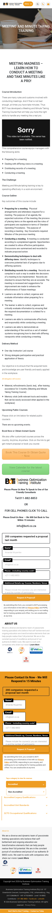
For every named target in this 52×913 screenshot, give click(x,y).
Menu (27, 4)
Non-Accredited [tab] (15, 792)
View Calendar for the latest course (25, 469)
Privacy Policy (33, 608)
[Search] (37, 4)
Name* (8, 548)
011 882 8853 (22, 899)
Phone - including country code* (19, 571)
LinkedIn (41, 899)
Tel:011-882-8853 (26, 498)
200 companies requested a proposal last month (26, 538)
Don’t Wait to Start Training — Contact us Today (26, 911)
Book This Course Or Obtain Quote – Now (26, 454)
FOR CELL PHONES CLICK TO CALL (26, 510)
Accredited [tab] (13, 784)
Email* (8, 560)
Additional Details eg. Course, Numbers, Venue (26, 583)
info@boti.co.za (48, 4)
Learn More (34, 645)
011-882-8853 (43, 4)
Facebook (33, 899)
